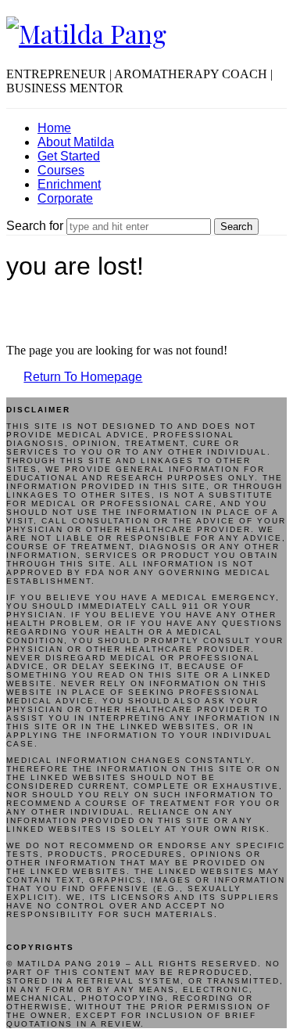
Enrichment (69, 184)
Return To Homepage (82, 376)
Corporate (65, 198)
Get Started (69, 156)
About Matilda (76, 142)
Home (54, 128)
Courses (61, 170)
